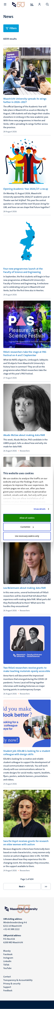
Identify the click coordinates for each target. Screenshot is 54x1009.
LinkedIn (7, 961)
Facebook (7, 954)
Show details (39, 509)
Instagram (8, 957)
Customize (25, 527)
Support (7, 987)
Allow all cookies (27, 517)
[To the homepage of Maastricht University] (19, 4)
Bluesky (7, 950)
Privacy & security (11, 983)
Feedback (7, 990)
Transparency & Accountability (18, 980)
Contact (7, 976)
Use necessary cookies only (27, 536)
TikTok (6, 964)
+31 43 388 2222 (11, 929)
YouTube (7, 968)
